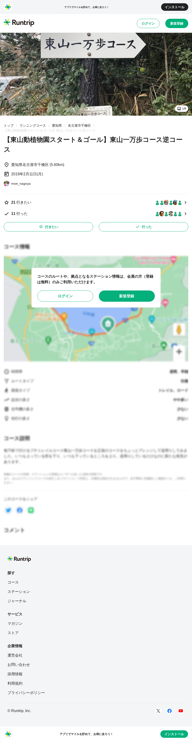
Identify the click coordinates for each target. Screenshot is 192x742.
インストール (175, 7)
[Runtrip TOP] (19, 23)
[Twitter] (158, 711)
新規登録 (176, 23)
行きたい (51, 227)
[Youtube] (181, 711)
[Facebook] (169, 711)
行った (147, 227)
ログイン (148, 23)
